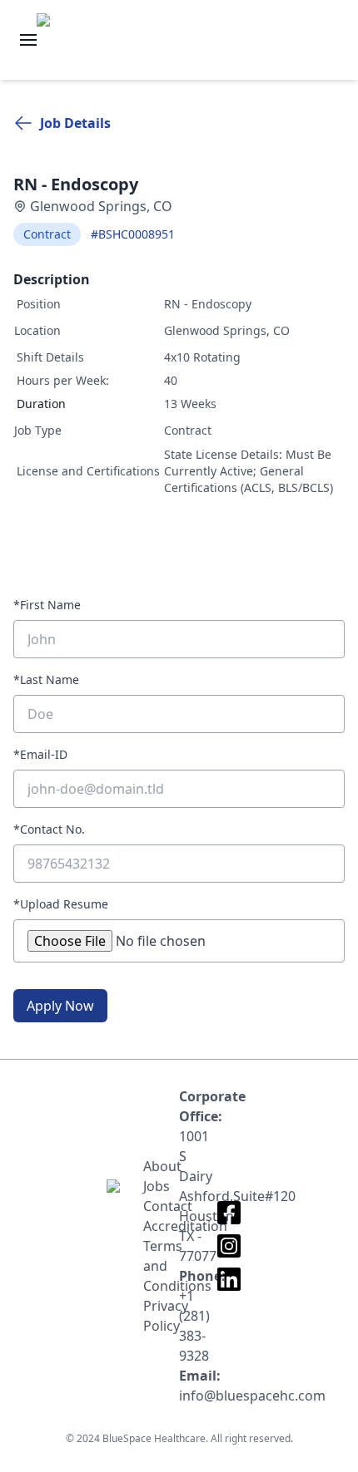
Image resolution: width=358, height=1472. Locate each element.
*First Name (47, 605)
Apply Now (60, 1006)
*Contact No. (49, 829)
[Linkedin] (229, 1279)
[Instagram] (229, 1246)
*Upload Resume (60, 904)
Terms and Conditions (161, 1266)
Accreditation (161, 1226)
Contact (161, 1206)
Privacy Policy (161, 1316)
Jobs (156, 1186)
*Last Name (46, 679)
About (161, 1166)
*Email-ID (40, 754)
